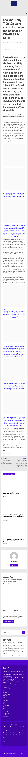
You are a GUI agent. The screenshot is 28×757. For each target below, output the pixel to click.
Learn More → (14, 565)
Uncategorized (6, 716)
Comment (6, 583)
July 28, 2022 (6, 496)
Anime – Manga (6, 694)
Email (4, 610)
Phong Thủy (6, 705)
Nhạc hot (5, 699)
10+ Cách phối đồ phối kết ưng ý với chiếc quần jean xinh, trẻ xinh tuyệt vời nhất (13, 516)
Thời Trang (19, 42)
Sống (4, 708)
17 (3, 734)
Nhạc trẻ (5, 702)
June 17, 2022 (13, 42)
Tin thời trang (6, 713)
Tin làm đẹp (6, 711)
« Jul (4, 741)
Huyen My (6, 42)
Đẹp (4, 697)
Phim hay (5, 703)
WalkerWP (17, 755)
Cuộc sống (5, 695)
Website (16, 610)
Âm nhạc (5, 691)
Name (4, 604)
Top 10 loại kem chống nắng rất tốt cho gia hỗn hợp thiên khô (14, 540)
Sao (4, 706)
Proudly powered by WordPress (11, 753)
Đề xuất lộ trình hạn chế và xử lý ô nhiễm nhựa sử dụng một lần (12, 492)
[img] (14, 9)
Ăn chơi (5, 692)
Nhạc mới (5, 700)
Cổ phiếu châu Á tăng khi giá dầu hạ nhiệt (12, 655)
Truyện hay (5, 714)
